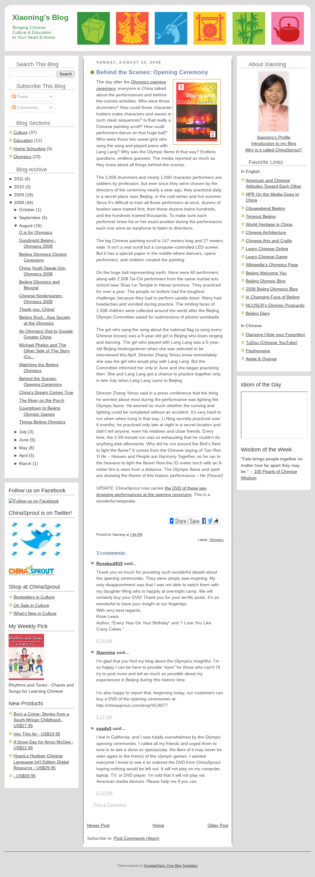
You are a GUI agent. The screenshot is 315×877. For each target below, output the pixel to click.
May (23, 448)
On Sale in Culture (31, 605)
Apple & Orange (261, 359)
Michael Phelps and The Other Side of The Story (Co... (44, 351)
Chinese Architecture (266, 232)
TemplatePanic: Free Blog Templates (170, 865)
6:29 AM (104, 641)
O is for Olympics (35, 232)
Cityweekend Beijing (265, 208)
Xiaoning (105, 652)
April (23, 455)
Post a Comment (110, 805)
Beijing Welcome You (266, 273)
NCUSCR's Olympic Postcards (275, 305)
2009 (19, 195)
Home (158, 825)
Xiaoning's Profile (273, 137)
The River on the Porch (41, 400)
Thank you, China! (37, 309)
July (23, 432)
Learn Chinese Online (267, 248)
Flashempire (258, 351)
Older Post (218, 825)
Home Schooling (30, 148)
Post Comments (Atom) (136, 838)
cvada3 (103, 728)
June (24, 440)
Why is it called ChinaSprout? (273, 150)
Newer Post (98, 825)
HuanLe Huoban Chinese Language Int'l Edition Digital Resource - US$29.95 (41, 762)
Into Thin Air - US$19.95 (37, 734)
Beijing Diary (258, 313)
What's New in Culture (35, 613)
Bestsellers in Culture (34, 597)
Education (23, 140)
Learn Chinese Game (267, 256)
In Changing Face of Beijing (273, 297)
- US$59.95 (25, 776)
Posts (22, 96)
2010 (19, 187)
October (27, 209)
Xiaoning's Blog (40, 17)
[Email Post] (223, 534)
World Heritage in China (269, 224)
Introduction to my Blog (273, 143)
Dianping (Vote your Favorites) (275, 334)
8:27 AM (104, 717)
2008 (19, 202)
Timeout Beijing (261, 216)
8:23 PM (104, 793)
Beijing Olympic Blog (265, 281)
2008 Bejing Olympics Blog (272, 289)
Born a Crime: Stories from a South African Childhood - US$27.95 (41, 720)
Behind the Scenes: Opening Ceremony (152, 72)
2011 (18, 179)
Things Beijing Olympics (42, 422)
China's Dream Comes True (46, 392)
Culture (21, 132)
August (26, 225)
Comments (27, 107)
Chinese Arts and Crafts (269, 240)
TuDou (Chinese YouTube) (271, 342)
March (25, 463)
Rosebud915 (109, 563)
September (30, 217)
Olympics (22, 156)
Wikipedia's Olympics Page (272, 264)
